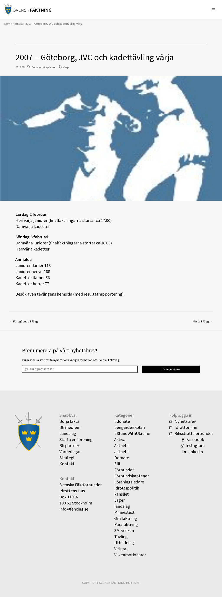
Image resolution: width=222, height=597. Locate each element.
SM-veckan (124, 531)
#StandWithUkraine (132, 434)
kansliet (121, 494)
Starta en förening (76, 440)
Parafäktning (126, 525)
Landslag (67, 434)
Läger (119, 500)
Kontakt (67, 464)
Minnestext (124, 512)
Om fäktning (125, 519)
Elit (117, 464)
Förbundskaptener (43, 67)
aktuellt (121, 452)
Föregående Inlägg (23, 321)
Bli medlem (69, 428)
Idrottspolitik (126, 488)
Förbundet (124, 470)
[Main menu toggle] (213, 9)
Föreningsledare (129, 482)
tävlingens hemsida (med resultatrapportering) (80, 294)
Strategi (66, 458)
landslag (122, 506)
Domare (121, 458)
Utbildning (124, 543)
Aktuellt (18, 24)
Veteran (121, 549)
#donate (122, 421)
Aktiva (119, 440)
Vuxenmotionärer (130, 555)
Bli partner (69, 446)
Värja (66, 67)
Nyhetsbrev (185, 421)
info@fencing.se (73, 509)
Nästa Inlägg (203, 321)
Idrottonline (185, 428)
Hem (7, 24)
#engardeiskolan (129, 428)
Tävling (121, 537)
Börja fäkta (69, 421)
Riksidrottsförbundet (193, 434)
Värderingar (70, 452)
